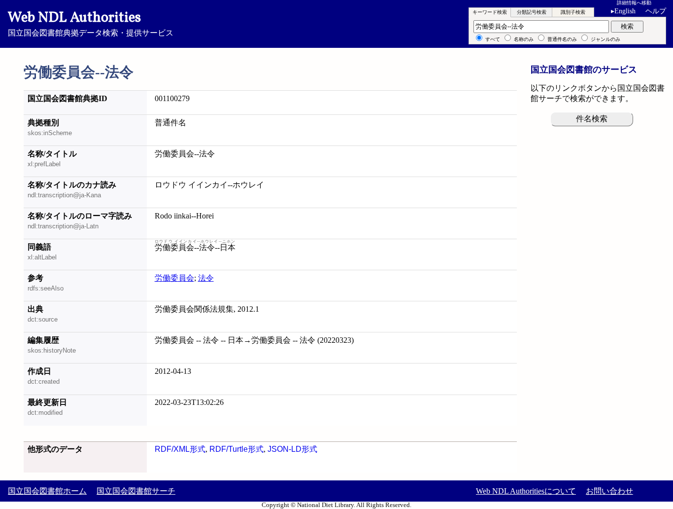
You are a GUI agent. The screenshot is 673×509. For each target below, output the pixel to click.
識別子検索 (573, 12)
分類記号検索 (531, 12)
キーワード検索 (489, 12)
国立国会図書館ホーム (47, 491)
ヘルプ (655, 11)
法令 (206, 278)
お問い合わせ (609, 491)
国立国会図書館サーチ (136, 491)
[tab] (490, 12)
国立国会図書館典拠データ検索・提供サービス (90, 22)
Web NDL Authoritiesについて (526, 491)
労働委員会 (174, 278)
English (623, 11)
